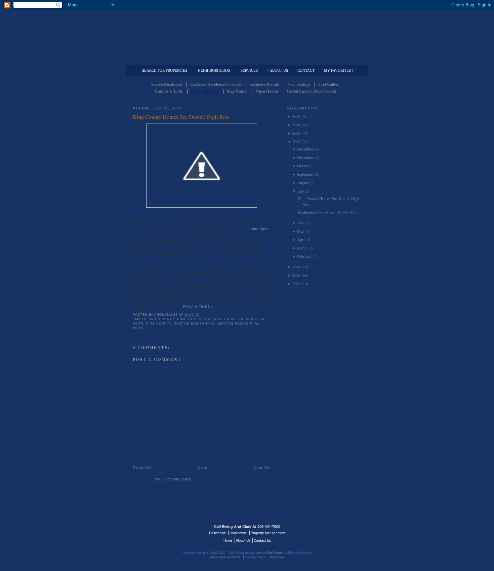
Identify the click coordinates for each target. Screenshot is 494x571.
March (302, 247)
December (305, 149)
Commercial (246, 59)
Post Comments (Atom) (174, 478)
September (305, 174)
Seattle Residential (247, 32)
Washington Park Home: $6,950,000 (326, 212)
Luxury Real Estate (332, 530)
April (301, 239)
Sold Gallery (328, 84)
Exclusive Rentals (264, 84)
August (303, 182)
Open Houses (267, 91)
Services (249, 70)
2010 (296, 275)
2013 (296, 133)
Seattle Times (258, 228)
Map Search (237, 91)
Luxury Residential (167, 59)
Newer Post (142, 467)
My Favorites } (339, 70)
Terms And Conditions (225, 557)
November (305, 157)
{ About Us (277, 70)
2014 (296, 124)
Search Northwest (166, 84)
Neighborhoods (214, 70)
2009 (296, 283)
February (304, 256)
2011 (296, 266)
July (300, 191)
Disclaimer (277, 557)
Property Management (326, 59)
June (300, 222)
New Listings (299, 84)
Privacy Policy (255, 557)
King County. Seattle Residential (180, 323)
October (303, 165)
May (300, 231)
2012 (296, 141)
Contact (306, 70)
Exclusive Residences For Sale (215, 84)
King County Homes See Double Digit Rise (181, 117)
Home (202, 467)
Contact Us (262, 540)
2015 (296, 116)
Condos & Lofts (169, 91)
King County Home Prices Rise (180, 319)
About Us (243, 540)
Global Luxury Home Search (311, 91)
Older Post (262, 467)
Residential (217, 533)
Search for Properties (164, 70)
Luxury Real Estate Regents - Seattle (162, 530)
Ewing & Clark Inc (198, 306)
